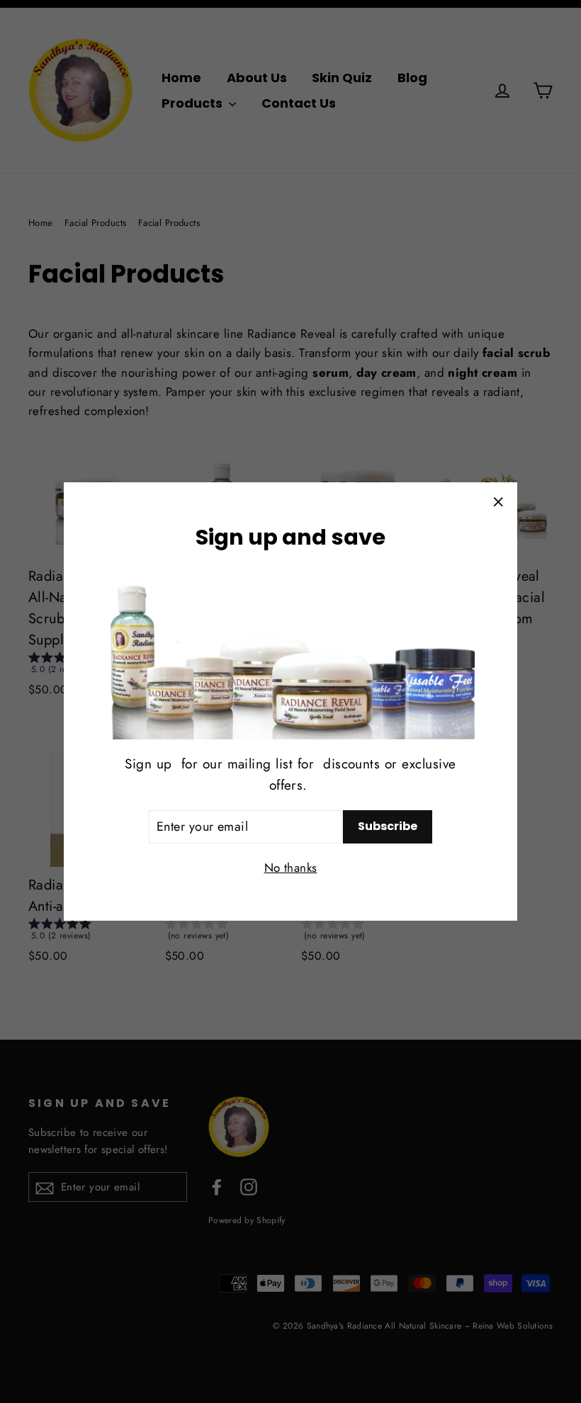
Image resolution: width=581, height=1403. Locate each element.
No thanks (290, 867)
